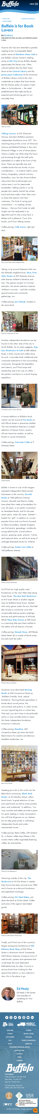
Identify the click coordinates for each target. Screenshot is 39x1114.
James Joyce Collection (12, 74)
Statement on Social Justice (19, 1047)
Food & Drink (7, 21)
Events (10, 1034)
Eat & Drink (10, 1037)
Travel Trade (28, 1034)
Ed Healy (8, 35)
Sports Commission (28, 1040)
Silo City (13, 61)
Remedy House (21, 631)
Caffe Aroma (20, 226)
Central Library (20, 71)
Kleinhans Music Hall (25, 54)
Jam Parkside (20, 301)
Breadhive (19, 729)
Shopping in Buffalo (28, 19)
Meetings (28, 1037)
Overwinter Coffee (22, 442)
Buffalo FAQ (19, 1050)
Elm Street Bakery (22, 897)
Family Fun (6, 19)
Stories (28, 1030)
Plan (10, 1044)
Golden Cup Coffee (23, 547)
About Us (28, 1044)
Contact (19, 1054)
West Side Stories (15, 619)
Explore (10, 1030)
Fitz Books (28, 419)
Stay (10, 1040)
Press (19, 1057)
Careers (19, 1060)
